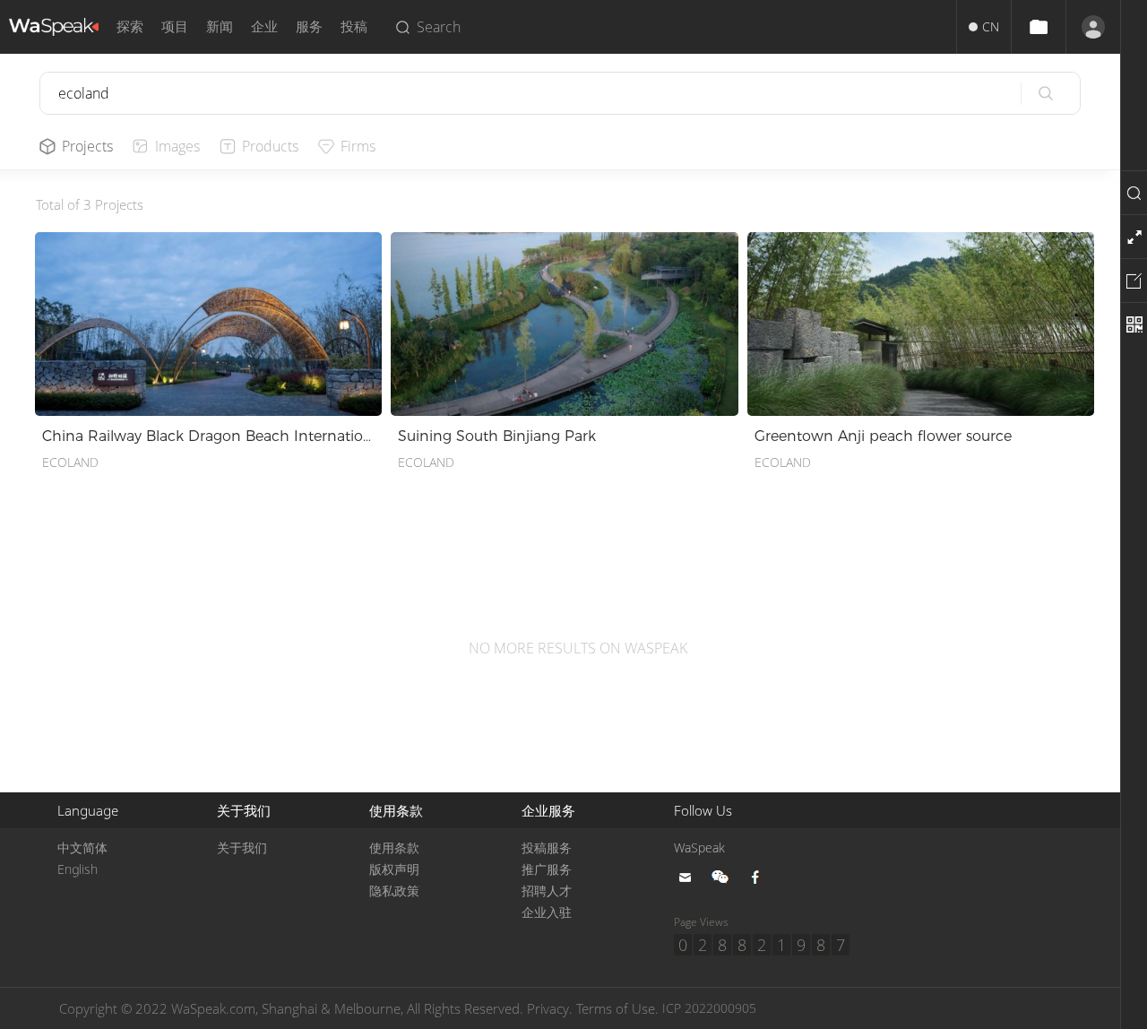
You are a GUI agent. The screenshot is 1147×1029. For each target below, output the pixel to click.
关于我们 (242, 847)
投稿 (354, 26)
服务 (309, 26)
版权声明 (394, 869)
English (77, 869)
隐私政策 (394, 890)
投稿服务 (547, 847)
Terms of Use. (617, 1008)
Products (270, 146)
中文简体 (82, 847)
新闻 (219, 26)
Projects (87, 146)
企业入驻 (547, 912)
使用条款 (394, 847)
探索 (129, 26)
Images (177, 146)
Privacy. (550, 1008)
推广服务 (547, 869)
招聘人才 (547, 890)
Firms (358, 146)
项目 (174, 26)
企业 (264, 26)
